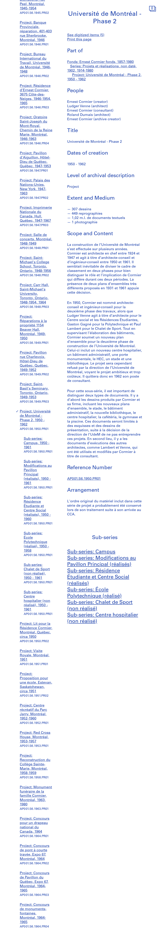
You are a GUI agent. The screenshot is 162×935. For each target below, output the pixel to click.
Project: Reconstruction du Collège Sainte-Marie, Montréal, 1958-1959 (35, 764)
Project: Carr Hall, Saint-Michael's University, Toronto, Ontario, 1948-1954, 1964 (34, 294)
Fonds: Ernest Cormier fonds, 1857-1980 (100, 62)
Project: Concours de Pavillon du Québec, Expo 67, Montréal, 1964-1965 (34, 882)
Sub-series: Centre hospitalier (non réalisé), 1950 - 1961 (37, 601)
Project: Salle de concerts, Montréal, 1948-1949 (36, 239)
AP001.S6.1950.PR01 (84, 479)
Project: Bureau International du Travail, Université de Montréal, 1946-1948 (35, 63)
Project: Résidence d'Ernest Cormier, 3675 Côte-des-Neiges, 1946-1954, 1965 (35, 94)
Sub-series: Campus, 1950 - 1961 (36, 443)
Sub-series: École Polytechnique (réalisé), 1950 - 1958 (36, 542)
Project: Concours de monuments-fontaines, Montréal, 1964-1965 (34, 913)
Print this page (79, 39)
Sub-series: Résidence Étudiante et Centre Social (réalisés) (98, 577)
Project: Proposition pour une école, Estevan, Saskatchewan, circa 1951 (36, 682)
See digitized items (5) (85, 35)
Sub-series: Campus (91, 552)
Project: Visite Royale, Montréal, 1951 (34, 655)
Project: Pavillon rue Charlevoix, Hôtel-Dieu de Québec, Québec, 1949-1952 (34, 361)
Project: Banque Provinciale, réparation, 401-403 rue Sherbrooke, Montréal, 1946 (36, 31)
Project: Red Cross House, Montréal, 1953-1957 (35, 737)
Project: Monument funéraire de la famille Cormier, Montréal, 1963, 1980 (36, 796)
